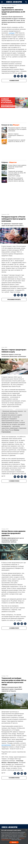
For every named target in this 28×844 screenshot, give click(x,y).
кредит (16, 125)
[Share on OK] (18, 76)
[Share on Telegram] (21, 76)
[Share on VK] (15, 76)
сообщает (12, 33)
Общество (14, 5)
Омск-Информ (14, 2)
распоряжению (6, 745)
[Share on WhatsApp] (24, 76)
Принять (14, 842)
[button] (2, 2)
